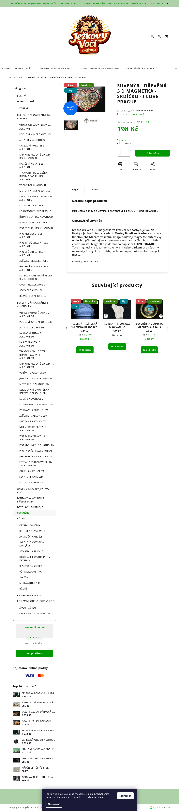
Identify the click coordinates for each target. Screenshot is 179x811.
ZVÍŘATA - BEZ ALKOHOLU (33, 260)
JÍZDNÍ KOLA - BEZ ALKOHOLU (36, 216)
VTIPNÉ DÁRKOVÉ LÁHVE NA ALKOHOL (35, 127)
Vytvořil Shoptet (161, 807)
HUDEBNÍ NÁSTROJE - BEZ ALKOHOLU (33, 268)
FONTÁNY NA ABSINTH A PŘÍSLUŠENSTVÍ (30, 500)
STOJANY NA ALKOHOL (32, 551)
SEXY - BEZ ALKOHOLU (32, 290)
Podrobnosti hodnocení (130, 114)
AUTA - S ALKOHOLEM (31, 327)
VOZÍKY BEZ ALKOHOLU (32, 185)
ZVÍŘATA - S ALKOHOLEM (33, 415)
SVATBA (23, 577)
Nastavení (54, 804)
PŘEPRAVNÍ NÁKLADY (29, 595)
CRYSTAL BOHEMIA (30, 525)
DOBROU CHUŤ (25, 101)
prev (66, 328)
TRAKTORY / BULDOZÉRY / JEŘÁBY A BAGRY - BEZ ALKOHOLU (34, 176)
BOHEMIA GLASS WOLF (32, 531)
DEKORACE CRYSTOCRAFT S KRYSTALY (34, 558)
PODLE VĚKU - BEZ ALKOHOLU (36, 134)
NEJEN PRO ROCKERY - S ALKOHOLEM (32, 428)
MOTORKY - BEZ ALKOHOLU (35, 190)
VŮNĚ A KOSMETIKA (30, 571)
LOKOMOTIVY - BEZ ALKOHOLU (37, 211)
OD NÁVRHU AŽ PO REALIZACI (36, 613)
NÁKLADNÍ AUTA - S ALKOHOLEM (30, 335)
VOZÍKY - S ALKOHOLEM (32, 372)
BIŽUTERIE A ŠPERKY (30, 566)
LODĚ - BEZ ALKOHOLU (32, 205)
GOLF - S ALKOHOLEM (31, 471)
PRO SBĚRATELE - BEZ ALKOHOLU (31, 253)
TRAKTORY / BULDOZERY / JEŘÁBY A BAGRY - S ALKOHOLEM (34, 355)
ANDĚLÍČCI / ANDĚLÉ (31, 536)
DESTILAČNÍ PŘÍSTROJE (30, 507)
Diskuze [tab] (94, 189)
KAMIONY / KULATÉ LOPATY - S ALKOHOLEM (36, 365)
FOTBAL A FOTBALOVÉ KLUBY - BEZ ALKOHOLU (36, 277)
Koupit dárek (34, 653)
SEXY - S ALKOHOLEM (31, 476)
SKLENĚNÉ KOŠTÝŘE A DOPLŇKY (31, 544)
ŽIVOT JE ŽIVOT (27, 607)
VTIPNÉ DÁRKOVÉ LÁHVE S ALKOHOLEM (34, 314)
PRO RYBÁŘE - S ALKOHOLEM (35, 450)
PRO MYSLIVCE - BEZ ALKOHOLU (30, 235)
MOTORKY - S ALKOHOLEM (34, 384)
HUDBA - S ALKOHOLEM (32, 421)
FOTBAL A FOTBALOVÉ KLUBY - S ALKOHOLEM (36, 464)
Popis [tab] (75, 189)
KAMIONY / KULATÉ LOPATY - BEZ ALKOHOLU (35, 156)
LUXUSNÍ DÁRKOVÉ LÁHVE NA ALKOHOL (34, 117)
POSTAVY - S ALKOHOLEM (33, 410)
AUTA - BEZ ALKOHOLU (32, 140)
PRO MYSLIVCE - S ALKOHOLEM (37, 445)
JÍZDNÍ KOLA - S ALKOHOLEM (35, 378)
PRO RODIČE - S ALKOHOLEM (35, 456)
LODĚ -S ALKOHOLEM (31, 398)
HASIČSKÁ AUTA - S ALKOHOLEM (29, 344)
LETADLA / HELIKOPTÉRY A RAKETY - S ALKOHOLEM (34, 391)
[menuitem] (6, 68)
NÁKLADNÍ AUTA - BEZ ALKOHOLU (31, 147)
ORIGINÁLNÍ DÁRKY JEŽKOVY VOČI (33, 491)
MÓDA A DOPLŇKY (29, 583)
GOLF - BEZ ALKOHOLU (32, 284)
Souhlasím (125, 795)
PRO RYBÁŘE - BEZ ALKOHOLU (36, 228)
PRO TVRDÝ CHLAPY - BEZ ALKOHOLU (33, 244)
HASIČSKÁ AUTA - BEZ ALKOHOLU (31, 165)
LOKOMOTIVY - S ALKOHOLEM (36, 404)
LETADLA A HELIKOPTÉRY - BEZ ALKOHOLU (36, 198)
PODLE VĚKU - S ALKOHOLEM (35, 321)
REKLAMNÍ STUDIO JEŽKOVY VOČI (36, 601)
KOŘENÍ (23, 108)
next (168, 328)
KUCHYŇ (22, 95)
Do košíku (154, 153)
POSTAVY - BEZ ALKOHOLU (34, 222)
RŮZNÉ (21, 518)
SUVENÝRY (23, 512)
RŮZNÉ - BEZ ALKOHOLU (33, 296)
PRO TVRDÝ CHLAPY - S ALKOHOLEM (32, 438)
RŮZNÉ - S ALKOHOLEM (32, 482)
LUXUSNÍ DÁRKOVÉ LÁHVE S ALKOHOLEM (33, 304)
